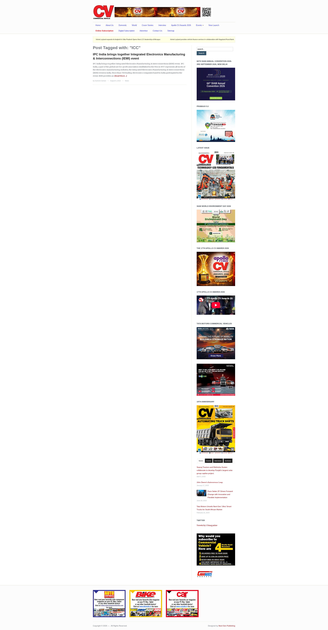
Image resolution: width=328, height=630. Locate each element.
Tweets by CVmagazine (207, 525)
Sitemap (170, 31)
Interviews (218, 461)
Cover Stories (147, 25)
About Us (110, 25)
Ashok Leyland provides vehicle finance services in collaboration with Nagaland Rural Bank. (181, 39)
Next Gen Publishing (227, 626)
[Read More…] (120, 76)
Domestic (123, 25)
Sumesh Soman (100, 81)
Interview (162, 25)
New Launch (214, 25)
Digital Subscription (127, 31)
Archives (228, 461)
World (134, 25)
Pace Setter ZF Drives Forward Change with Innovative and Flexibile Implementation (220, 494)
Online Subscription (104, 31)
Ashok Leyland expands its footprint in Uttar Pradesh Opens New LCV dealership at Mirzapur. (106, 39)
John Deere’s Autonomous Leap (210, 482)
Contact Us (157, 31)
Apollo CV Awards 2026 (181, 25)
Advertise (144, 31)
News (127, 81)
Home (98, 25)
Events (197, 26)
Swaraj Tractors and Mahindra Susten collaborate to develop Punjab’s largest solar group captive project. (215, 470)
